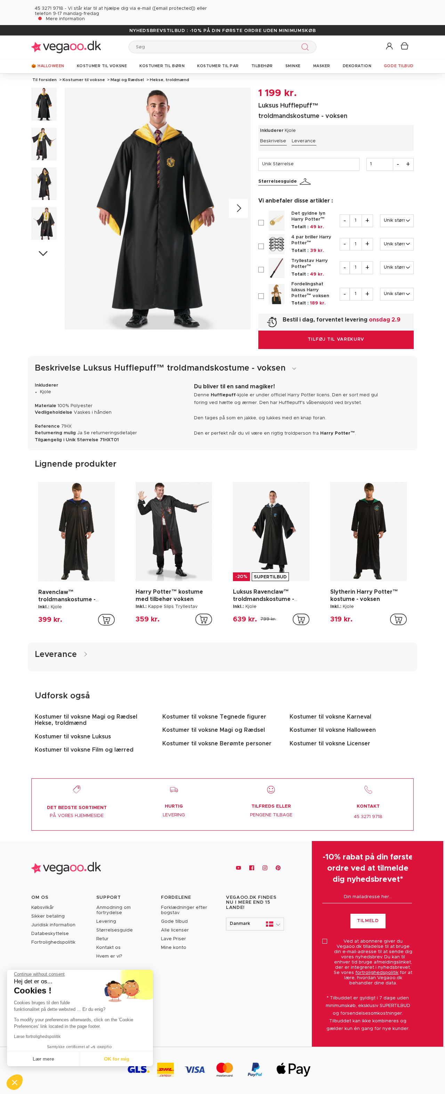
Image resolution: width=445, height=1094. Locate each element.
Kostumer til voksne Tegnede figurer (214, 717)
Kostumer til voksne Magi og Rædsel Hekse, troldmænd (86, 720)
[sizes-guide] (306, 182)
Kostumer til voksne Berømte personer (217, 743)
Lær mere (43, 1059)
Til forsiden (44, 80)
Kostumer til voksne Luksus (73, 736)
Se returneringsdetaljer (110, 433)
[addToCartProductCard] (106, 619)
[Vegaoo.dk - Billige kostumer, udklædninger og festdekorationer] (66, 47)
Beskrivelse (273, 141)
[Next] (238, 208)
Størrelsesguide (277, 181)
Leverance (304, 141)
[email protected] (174, 8)
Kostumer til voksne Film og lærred (84, 750)
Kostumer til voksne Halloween (333, 730)
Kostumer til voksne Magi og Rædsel (213, 730)
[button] (389, 46)
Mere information (65, 19)
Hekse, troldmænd (169, 80)
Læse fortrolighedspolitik (37, 1036)
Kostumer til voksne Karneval (330, 717)
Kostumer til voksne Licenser (330, 743)
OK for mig (116, 1059)
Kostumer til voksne (84, 80)
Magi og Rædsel (127, 80)
